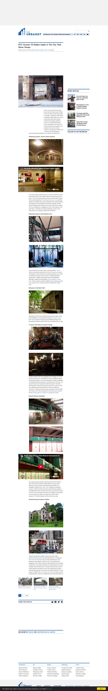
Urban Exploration (80, 675)
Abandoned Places (23, 668)
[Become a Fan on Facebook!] (74, 34)
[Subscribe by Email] (87, 34)
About (39, 685)
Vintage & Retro (65, 675)
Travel (48, 50)
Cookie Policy (86, 685)
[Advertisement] (54, 12)
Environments (66, 34)
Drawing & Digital (37, 668)
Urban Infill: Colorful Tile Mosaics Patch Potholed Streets (82, 123)
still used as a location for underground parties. (47, 392)
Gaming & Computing (66, 672)
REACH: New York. (43, 487)
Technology (64, 664)
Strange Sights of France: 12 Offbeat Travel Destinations (25, 587)
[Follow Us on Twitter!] (77, 34)
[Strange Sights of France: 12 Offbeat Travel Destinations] (25, 581)
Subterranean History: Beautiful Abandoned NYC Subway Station (55, 588)
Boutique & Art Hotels (81, 670)
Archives (47, 685)
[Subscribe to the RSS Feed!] (84, 34)
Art (52, 34)
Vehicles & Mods (65, 673)
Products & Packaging (52, 675)
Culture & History (80, 672)
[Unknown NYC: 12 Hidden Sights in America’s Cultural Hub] (40, 581)
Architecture (47, 34)
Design (56, 34)
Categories (57, 685)
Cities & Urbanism (23, 670)
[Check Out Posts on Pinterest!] (81, 34)
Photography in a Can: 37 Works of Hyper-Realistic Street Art (82, 106)
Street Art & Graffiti (37, 675)
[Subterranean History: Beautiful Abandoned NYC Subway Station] (56, 581)
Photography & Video (38, 672)
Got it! (101, 689)
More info (49, 689)
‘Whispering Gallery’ (49, 200)
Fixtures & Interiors (51, 668)
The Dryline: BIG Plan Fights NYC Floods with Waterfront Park (82, 114)
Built (60, 34)
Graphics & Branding (52, 672)
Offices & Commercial (24, 673)
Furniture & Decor (51, 670)
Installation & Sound (37, 670)
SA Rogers (25, 50)
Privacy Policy (78, 685)
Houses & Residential (24, 672)
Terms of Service (69, 685)
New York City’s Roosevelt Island (37, 559)
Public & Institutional (23, 675)
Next (26, 595)
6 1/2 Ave (57, 270)
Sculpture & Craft (37, 673)
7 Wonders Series (80, 668)
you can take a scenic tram (47, 572)
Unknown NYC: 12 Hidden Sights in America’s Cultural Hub (40, 588)
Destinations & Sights (39, 50)
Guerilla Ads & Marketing (53, 673)
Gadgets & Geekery (66, 670)
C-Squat (49, 378)
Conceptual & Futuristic (66, 668)
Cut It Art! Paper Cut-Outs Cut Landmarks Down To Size (82, 97)
